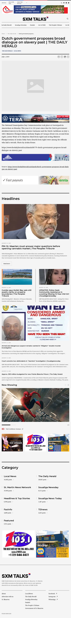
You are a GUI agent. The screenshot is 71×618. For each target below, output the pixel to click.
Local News (17, 51)
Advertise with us (7, 597)
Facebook (52, 594)
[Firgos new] (58, 443)
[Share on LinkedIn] (68, 57)
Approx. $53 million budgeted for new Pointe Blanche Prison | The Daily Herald (32, 374)
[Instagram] (66, 2)
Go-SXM (67, 25)
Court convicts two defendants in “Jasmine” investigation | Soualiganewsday (31, 361)
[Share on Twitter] (65, 57)
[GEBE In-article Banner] (35, 157)
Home (3, 33)
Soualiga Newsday (21, 25)
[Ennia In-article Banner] (35, 180)
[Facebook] (64, 2)
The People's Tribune (32, 605)
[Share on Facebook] (62, 57)
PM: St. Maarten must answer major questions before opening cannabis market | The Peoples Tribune (31, 247)
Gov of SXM (41, 25)
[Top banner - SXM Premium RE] (35, 9)
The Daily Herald (6, 25)
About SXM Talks (11, 2)
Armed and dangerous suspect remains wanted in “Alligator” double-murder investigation (31, 347)
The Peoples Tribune (55, 25)
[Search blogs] (61, 2)
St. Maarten (5, 599)
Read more (8, 263)
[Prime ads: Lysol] (12, 442)
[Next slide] (68, 385)
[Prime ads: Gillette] (35, 442)
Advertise (4, 2)
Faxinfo (32, 25)
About (4, 594)
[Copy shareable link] (58, 57)
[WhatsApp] (68, 2)
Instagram (52, 597)
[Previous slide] (65, 385)
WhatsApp (52, 599)
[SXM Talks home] (35, 19)
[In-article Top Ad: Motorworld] (35, 118)
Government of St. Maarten (34, 608)
